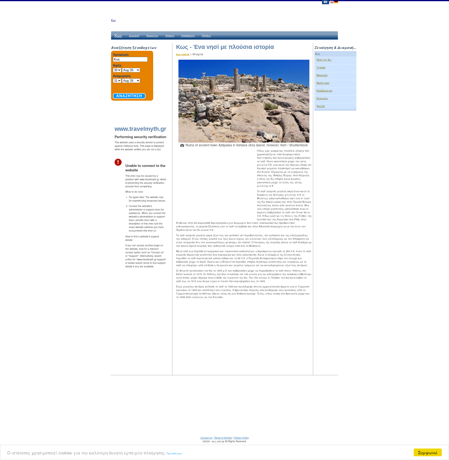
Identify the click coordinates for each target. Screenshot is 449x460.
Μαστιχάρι (323, 83)
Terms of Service (223, 437)
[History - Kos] (331, 2)
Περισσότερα (174, 453)
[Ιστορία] (325, 2)
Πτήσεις (206, 35)
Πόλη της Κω (324, 59)
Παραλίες (152, 35)
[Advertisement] (216, 183)
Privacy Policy (241, 437)
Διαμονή (134, 35)
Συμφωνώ (427, 452)
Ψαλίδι (321, 106)
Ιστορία (169, 35)
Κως (113, 20)
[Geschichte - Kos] (336, 2)
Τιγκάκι (321, 67)
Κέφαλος (322, 98)
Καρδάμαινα (324, 90)
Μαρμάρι (322, 75)
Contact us (206, 437)
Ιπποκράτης (188, 35)
